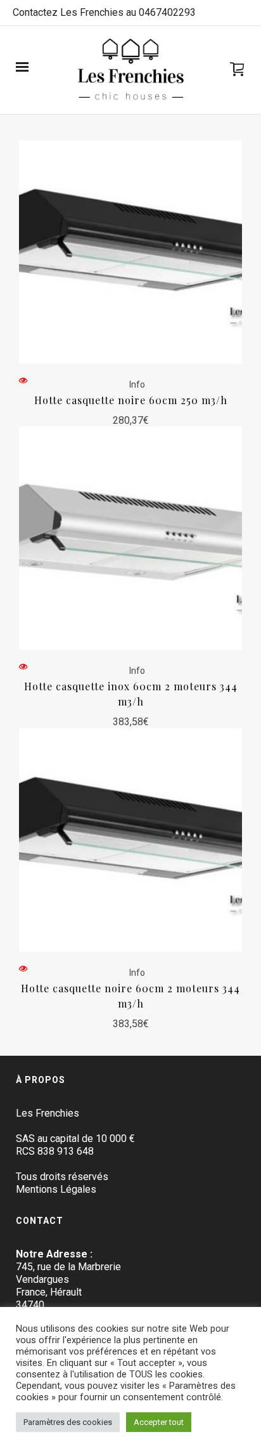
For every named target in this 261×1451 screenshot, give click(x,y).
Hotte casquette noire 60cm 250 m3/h (130, 400)
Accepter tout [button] (159, 1422)
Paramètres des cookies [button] (67, 1422)
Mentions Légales (56, 1189)
